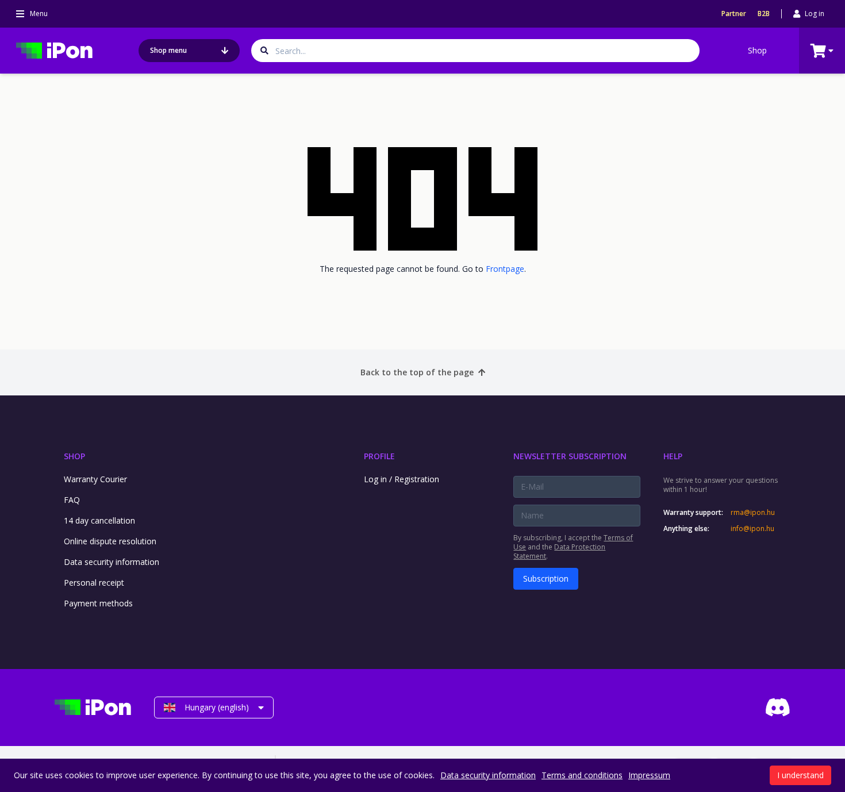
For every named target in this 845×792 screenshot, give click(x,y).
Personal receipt (94, 582)
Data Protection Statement (559, 551)
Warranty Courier (95, 479)
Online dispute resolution (110, 541)
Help (672, 456)
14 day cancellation (99, 520)
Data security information (111, 561)
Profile (379, 456)
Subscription (546, 578)
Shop (757, 50)
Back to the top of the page (417, 372)
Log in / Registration (401, 479)
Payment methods (98, 603)
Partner (733, 13)
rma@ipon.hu (753, 512)
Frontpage (505, 268)
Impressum (649, 775)
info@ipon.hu (752, 528)
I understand (800, 775)
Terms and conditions (582, 775)
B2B (764, 13)
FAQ (72, 499)
